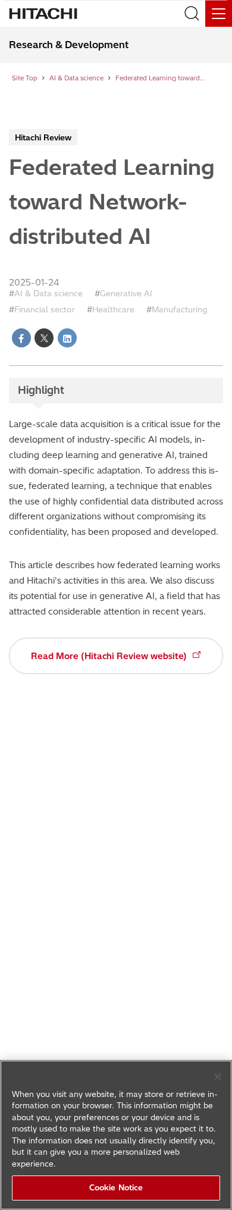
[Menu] (218, 13)
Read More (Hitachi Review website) (109, 656)
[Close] (218, 1077)
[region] (116, 1135)
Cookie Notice (116, 1187)
